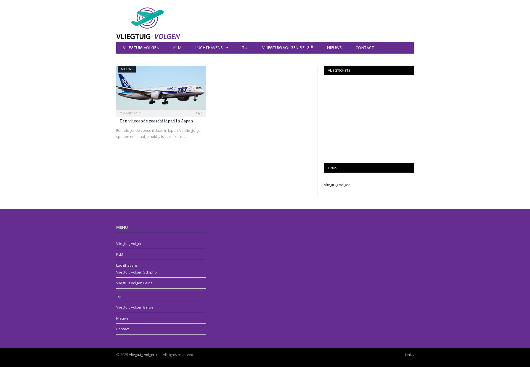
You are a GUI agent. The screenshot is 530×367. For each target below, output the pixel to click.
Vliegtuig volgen (141, 47)
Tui (245, 47)
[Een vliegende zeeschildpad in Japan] (161, 89)
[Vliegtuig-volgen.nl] (148, 20)
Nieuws (334, 47)
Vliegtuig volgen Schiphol (137, 272)
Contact (365, 47)
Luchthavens (209, 47)
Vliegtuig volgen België (287, 47)
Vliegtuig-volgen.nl (144, 354)
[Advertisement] (369, 119)
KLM (177, 47)
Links (409, 354)
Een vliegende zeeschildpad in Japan (156, 121)
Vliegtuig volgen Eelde (134, 282)
